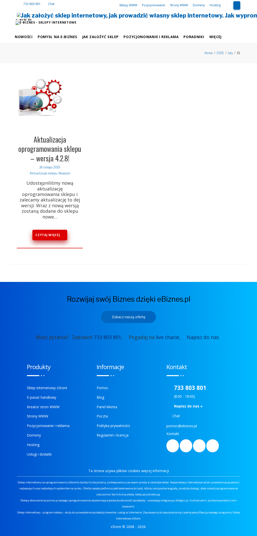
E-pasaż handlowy (41, 397)
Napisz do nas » (188, 406)
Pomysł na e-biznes (57, 36)
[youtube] (212, 445)
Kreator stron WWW (43, 406)
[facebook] (172, 445)
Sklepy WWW (128, 5)
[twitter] (186, 445)
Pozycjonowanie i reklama (150, 36)
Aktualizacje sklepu (43, 173)
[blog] (199, 445)
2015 (220, 53)
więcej (215, 36)
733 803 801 (32, 4)
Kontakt (172, 433)
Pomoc (102, 387)
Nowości (24, 36)
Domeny (199, 5)
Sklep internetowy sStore (47, 387)
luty (230, 53)
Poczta (102, 416)
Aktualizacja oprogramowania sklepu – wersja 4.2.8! (49, 148)
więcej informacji (155, 470)
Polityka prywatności (113, 425)
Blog (100, 397)
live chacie (167, 337)
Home (209, 53)
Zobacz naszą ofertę (128, 316)
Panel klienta (107, 406)
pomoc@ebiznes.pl (181, 425)
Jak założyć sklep (100, 36)
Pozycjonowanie (153, 5)
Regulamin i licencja (112, 435)
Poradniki (193, 36)
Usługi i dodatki (39, 454)
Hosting (215, 5)
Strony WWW (179, 5)
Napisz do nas (203, 337)
